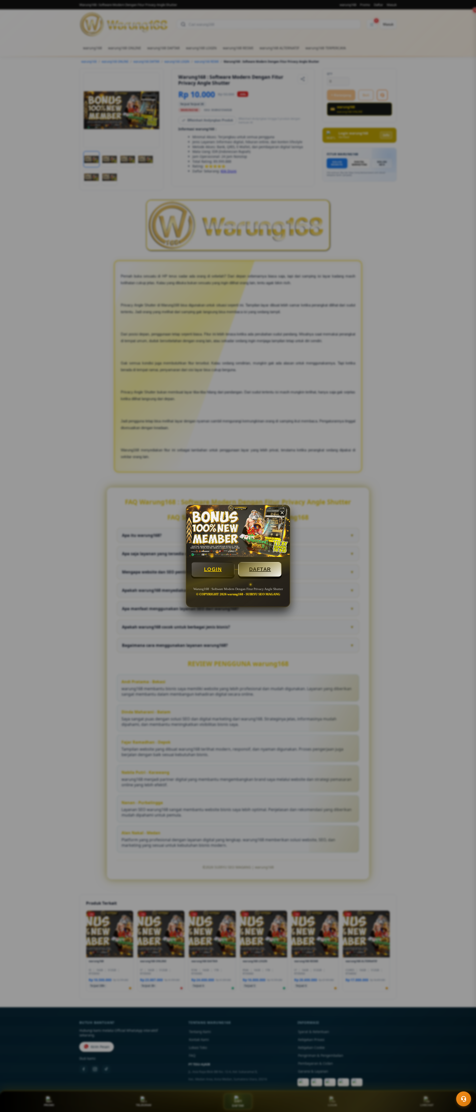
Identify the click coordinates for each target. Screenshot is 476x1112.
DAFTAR (260, 569)
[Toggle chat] (463, 1098)
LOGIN (213, 569)
